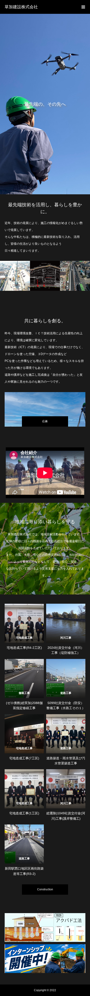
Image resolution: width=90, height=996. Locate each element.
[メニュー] (83, 7)
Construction (45, 889)
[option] (45, 104)
